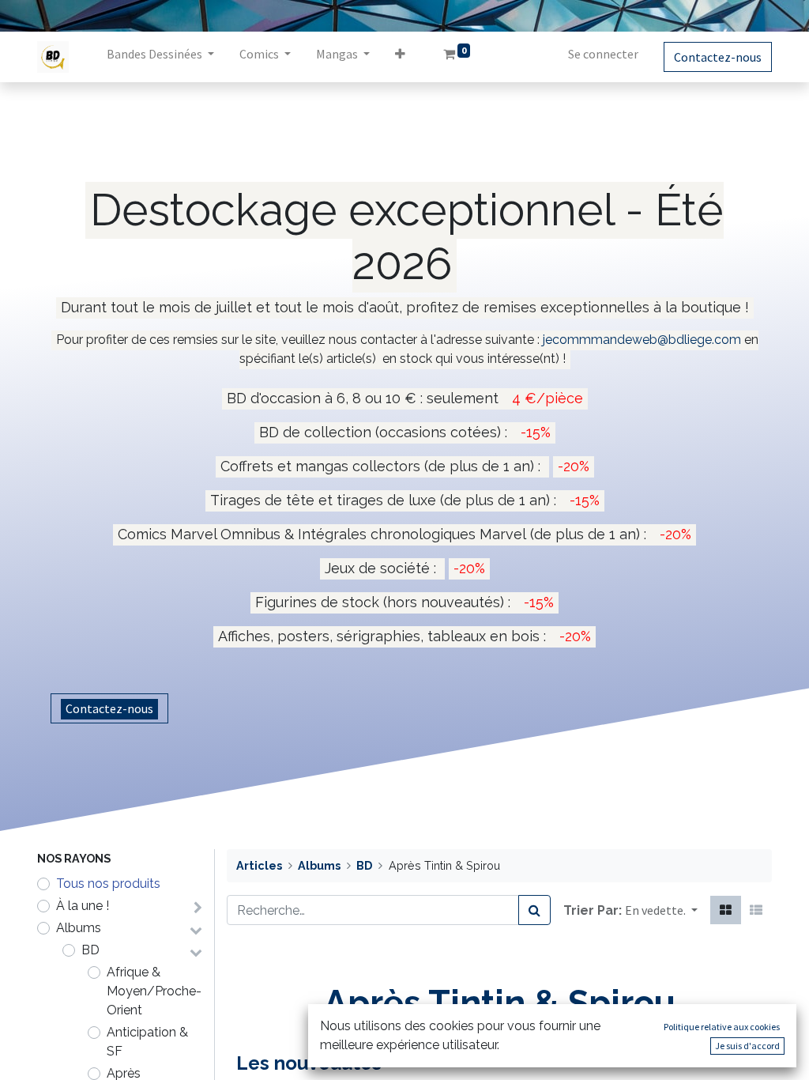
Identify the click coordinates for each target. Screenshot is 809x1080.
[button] (400, 57)
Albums (78, 927)
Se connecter (603, 54)
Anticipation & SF (147, 1042)
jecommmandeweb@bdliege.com (642, 339)
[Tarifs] (725, 910)
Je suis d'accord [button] (747, 1046)
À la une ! (82, 905)
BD (90, 949)
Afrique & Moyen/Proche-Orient (154, 991)
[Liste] (756, 910)
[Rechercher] (534, 910)
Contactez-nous (718, 57)
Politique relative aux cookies (722, 1027)
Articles (259, 865)
